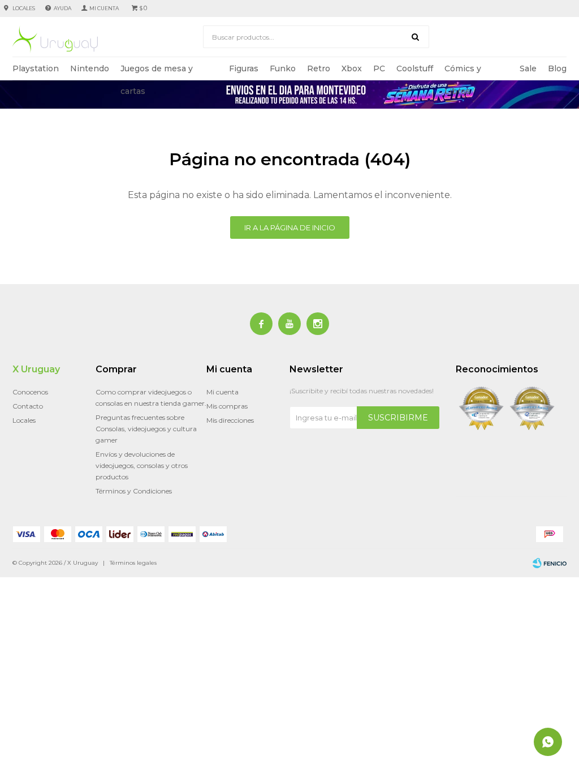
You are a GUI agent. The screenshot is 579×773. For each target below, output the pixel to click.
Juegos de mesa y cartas (156, 71)
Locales (23, 8)
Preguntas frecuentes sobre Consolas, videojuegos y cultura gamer (146, 428)
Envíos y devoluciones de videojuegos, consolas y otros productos (142, 465)
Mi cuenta (222, 392)
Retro (318, 68)
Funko (283, 68)
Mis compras (227, 406)
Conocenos (30, 392)
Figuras (243, 68)
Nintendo (89, 68)
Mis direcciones (230, 420)
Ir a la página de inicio (289, 227)
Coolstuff (414, 68)
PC (379, 68)
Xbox (352, 68)
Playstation (35, 68)
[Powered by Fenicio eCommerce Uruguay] (550, 563)
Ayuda (62, 8)
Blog (557, 68)
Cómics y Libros (462, 71)
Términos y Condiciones (134, 491)
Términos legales (133, 562)
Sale (528, 68)
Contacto (27, 406)
